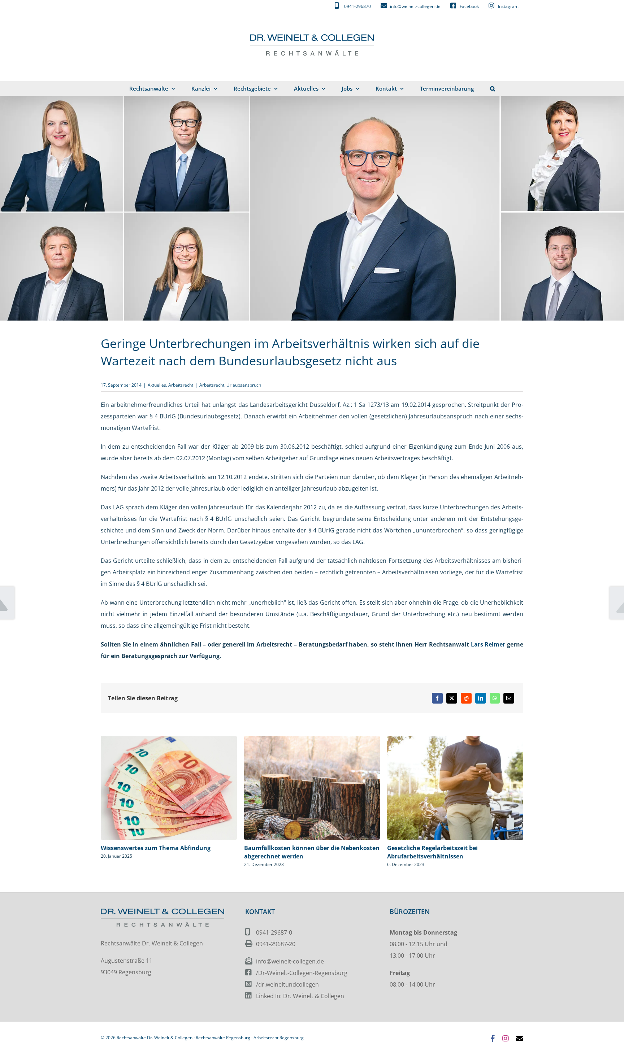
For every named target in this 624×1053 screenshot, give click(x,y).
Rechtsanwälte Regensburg (223, 1038)
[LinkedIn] (480, 698)
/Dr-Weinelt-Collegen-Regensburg (301, 973)
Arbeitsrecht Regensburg (279, 1038)
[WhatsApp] (495, 698)
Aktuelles (157, 385)
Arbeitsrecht (180, 385)
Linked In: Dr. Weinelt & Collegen (300, 996)
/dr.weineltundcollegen (287, 984)
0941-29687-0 (274, 932)
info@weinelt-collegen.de (290, 961)
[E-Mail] (509, 698)
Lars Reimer (488, 644)
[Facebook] (437, 698)
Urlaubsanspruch (243, 385)
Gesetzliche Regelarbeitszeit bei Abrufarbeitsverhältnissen (432, 852)
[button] (492, 88)
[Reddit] (466, 698)
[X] (452, 698)
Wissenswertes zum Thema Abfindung (156, 848)
